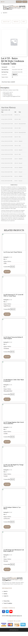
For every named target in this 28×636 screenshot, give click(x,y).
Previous (16, 21)
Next (23, 21)
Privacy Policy (6, 601)
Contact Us (6, 596)
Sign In (24, 1)
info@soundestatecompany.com (15, 615)
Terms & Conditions (8, 603)
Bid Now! (7, 271)
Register (19, 1)
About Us (5, 591)
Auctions (5, 593)
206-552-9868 (5, 615)
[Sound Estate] (14, 7)
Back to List (6, 21)
